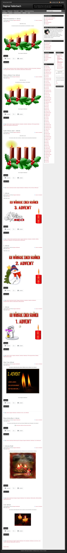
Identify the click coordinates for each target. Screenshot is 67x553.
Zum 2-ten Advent (8, 362)
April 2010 (47, 144)
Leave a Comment (39, 20)
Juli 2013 (47, 103)
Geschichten (34, 68)
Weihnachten (22, 69)
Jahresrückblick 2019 (49, 19)
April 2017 (47, 76)
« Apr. (57, 83)
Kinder (61, 63)
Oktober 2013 (47, 100)
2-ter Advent (7, 505)
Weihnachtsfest (38, 498)
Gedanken (26, 68)
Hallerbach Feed (54, 2)
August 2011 (47, 129)
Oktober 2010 (47, 139)
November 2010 (48, 138)
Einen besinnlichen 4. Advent (12, 19)
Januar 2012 (47, 123)
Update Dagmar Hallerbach (50, 17)
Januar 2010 (47, 148)
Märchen (12, 69)
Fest (25, 498)
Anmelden (44, 550)
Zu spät (46, 20)
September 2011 (48, 127)
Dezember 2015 (48, 84)
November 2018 (48, 69)
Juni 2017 (47, 75)
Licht (31, 187)
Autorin (15, 68)
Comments (62, 2)
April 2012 (47, 121)
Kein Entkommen (48, 22)
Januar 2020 (47, 67)
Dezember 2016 (48, 78)
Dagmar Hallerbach (16, 20)
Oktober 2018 (47, 70)
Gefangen (47, 23)
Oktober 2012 (47, 114)
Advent (8, 68)
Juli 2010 (47, 141)
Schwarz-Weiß (47, 47)
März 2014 (47, 93)
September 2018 (48, 72)
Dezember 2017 (48, 73)
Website (18, 69)
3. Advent (6, 193)
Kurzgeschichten (8, 69)
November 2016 (48, 79)
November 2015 (48, 85)
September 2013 (48, 102)
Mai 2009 (47, 160)
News (9, 21)
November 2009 (48, 151)
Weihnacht (36, 187)
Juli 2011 (46, 130)
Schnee (4, 542)
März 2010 (47, 145)
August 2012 (47, 115)
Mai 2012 (47, 120)
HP (3, 69)
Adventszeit (11, 68)
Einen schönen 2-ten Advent (11, 75)
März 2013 (47, 109)
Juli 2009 (47, 157)
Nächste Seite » (6, 546)
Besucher (11, 540)
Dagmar (13, 355)
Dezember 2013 (48, 97)
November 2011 (48, 126)
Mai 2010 (47, 142)
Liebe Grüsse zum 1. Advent (11, 131)
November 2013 (48, 99)
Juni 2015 (47, 87)
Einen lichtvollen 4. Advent (11, 418)
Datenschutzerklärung (29, 11)
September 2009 (48, 154)
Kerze (22, 412)
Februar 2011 (47, 133)
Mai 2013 (47, 106)
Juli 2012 (47, 117)
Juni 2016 (47, 81)
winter (10, 356)
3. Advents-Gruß (8, 446)
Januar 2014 (47, 96)
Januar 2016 (47, 82)
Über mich (16, 11)
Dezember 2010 (48, 136)
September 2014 (48, 91)
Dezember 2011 (48, 124)
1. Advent (6, 307)
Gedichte (30, 68)
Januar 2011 (47, 135)
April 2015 (47, 88)
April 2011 (47, 132)
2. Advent (6, 246)
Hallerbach (39, 68)
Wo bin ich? (47, 44)
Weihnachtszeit (28, 69)
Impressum (10, 11)
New (8, 125)
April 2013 (47, 108)
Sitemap (41, 550)
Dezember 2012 (48, 112)
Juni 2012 (47, 118)
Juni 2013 (47, 105)
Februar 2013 (47, 111)
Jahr (35, 540)
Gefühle (37, 239)
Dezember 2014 (48, 90)
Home (4, 11)
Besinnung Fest (17, 440)
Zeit (10, 499)
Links (21, 11)
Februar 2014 (47, 94)
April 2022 (47, 66)
